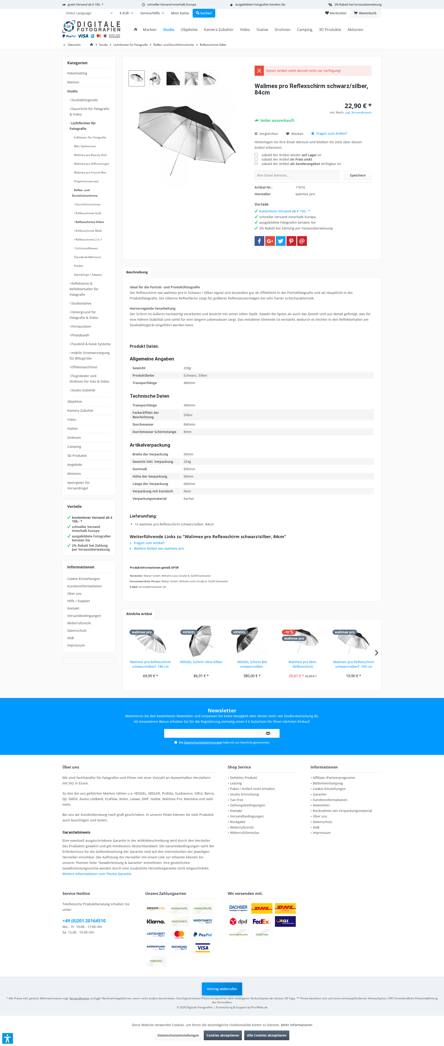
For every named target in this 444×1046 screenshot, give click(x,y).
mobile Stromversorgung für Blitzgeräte (90, 355)
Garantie (319, 794)
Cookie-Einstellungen (83, 578)
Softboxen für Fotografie (89, 137)
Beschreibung (137, 272)
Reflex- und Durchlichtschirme (85, 193)
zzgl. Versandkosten (358, 112)
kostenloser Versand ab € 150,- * (92, 519)
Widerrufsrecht (79, 623)
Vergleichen (268, 133)
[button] (7, 1038)
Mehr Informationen (296, 1025)
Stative (72, 428)
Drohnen (74, 437)
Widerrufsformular (244, 832)
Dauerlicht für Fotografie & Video (89, 111)
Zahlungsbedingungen (247, 805)
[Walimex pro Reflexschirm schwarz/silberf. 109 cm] (354, 641)
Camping (74, 446)
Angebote (74, 464)
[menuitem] (89, 13)
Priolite (78, 266)
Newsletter (321, 805)
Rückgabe (237, 822)
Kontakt (73, 608)
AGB (70, 638)
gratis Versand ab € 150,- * (85, 4)
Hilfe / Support (78, 601)
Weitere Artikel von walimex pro (158, 548)
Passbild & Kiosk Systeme (90, 344)
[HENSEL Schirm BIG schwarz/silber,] (252, 641)
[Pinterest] (291, 241)
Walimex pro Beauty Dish (90, 155)
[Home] (136, 29)
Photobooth (79, 335)
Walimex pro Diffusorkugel (91, 164)
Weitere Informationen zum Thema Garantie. (97, 874)
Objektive (74, 401)
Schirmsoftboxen (86, 248)
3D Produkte (77, 455)
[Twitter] (281, 241)
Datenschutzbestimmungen (203, 742)
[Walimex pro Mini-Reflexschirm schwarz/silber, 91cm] (303, 641)
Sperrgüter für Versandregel (78, 485)
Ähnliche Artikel (139, 614)
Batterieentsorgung (328, 783)
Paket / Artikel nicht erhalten (252, 789)
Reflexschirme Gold (88, 213)
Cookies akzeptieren (223, 1035)
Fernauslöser (80, 326)
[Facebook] (259, 241)
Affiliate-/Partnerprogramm (334, 777)
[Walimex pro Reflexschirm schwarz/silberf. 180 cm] (151, 641)
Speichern (358, 175)
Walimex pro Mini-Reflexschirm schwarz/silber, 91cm (303, 664)
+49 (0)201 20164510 (84, 921)
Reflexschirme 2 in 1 (88, 239)
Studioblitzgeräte (84, 100)
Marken (73, 82)
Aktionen (74, 473)
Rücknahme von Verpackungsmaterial (342, 810)
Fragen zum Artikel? (331, 133)
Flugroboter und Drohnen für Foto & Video (89, 379)
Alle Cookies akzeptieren (267, 1035)
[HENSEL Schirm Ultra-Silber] (201, 641)
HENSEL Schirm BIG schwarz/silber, (252, 664)
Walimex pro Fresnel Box (89, 172)
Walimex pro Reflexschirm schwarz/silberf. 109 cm (353, 664)
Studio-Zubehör (83, 390)
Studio (72, 91)
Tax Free (236, 800)
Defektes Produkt (243, 777)
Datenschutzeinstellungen (178, 1035)
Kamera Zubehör (80, 410)
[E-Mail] (302, 241)
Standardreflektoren (87, 257)
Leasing (236, 783)
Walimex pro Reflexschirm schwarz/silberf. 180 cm (150, 664)
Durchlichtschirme (87, 204)
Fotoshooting (77, 73)
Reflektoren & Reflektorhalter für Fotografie (84, 289)
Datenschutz (77, 630)
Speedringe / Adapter (87, 275)
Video (71, 419)
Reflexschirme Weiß (88, 231)
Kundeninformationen (84, 586)
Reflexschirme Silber (89, 222)
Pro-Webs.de (259, 1007)
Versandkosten (79, 998)
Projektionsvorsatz (86, 181)
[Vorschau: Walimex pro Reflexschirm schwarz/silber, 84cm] (137, 78)
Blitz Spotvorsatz (84, 146)
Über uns (74, 593)
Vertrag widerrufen (222, 989)
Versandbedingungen (84, 615)
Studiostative (80, 303)
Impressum (76, 645)
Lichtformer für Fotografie (83, 126)
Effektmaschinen (83, 367)
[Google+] (270, 241)
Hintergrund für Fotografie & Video (84, 315)
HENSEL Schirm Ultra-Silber (201, 662)
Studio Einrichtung (244, 794)
